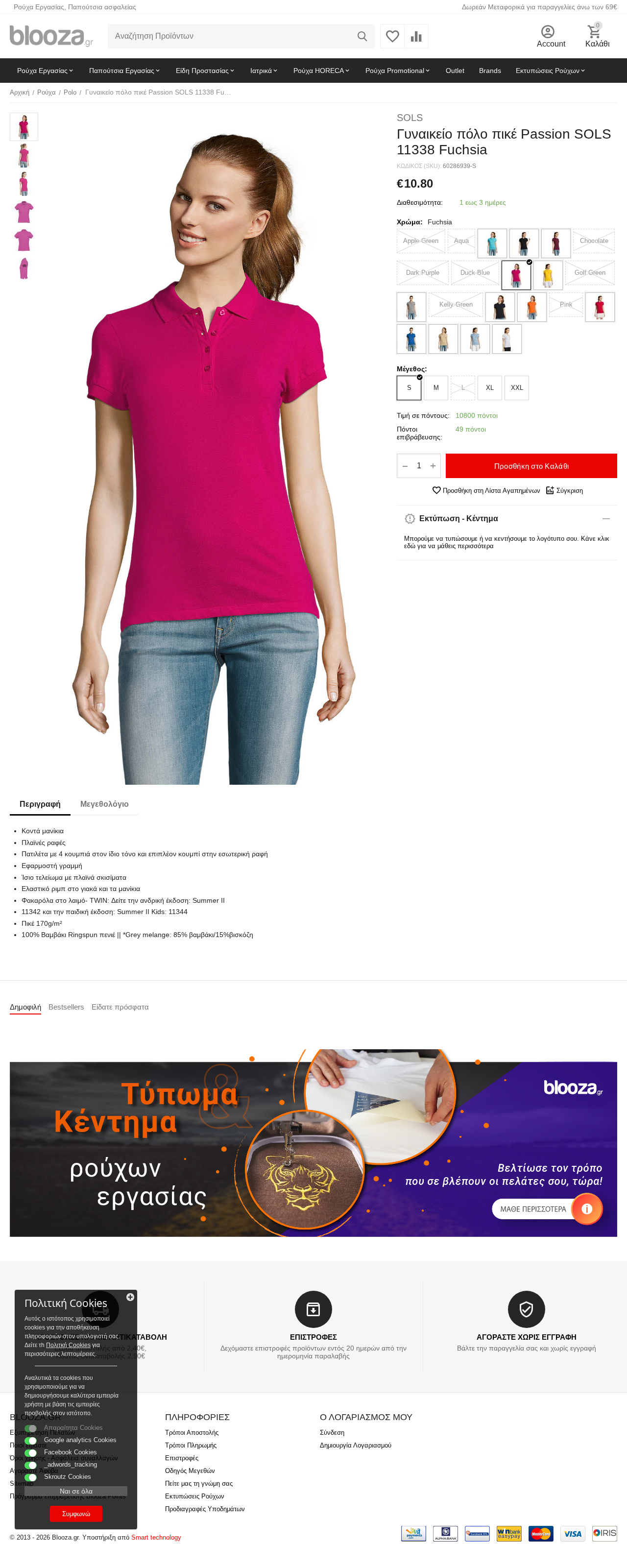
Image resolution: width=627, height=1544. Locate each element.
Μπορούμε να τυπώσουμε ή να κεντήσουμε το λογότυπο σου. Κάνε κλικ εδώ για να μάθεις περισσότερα (506, 542)
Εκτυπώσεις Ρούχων (194, 1496)
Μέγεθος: (412, 369)
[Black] (524, 243)
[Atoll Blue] (492, 243)
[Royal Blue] (411, 339)
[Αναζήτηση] (362, 36)
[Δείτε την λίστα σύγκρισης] (416, 42)
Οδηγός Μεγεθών (190, 1470)
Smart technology (156, 1537)
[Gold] (548, 275)
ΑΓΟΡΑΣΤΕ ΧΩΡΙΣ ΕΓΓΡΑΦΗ (527, 1337)
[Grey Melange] (411, 307)
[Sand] (443, 339)
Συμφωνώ (76, 1514)
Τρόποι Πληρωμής (191, 1445)
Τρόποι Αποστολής (191, 1432)
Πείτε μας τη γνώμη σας (199, 1483)
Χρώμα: (410, 222)
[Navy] (500, 307)
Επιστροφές (181, 1458)
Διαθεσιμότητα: (420, 202)
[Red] (600, 307)
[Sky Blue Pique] (475, 339)
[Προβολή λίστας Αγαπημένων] (392, 42)
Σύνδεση (332, 1432)
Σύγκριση (569, 490)
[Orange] (532, 307)
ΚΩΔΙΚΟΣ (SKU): (419, 166)
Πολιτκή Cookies (68, 1345)
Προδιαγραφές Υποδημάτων (205, 1509)
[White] (507, 339)
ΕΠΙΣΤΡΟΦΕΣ (313, 1337)
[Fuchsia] (516, 275)
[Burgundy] (556, 243)
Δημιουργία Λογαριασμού (355, 1445)
